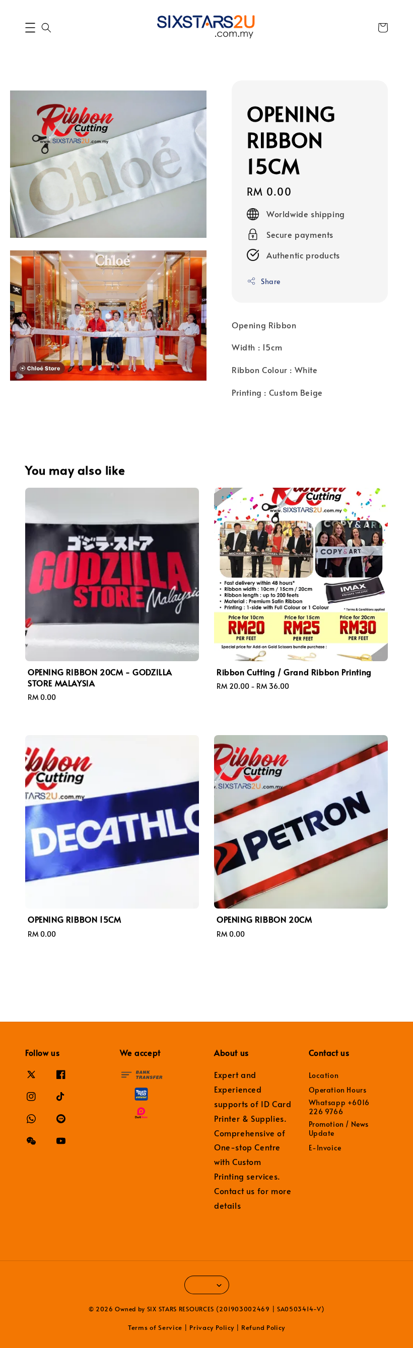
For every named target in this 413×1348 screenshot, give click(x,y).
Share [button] (271, 281)
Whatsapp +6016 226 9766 (339, 1107)
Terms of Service (155, 1327)
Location (324, 1075)
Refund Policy (263, 1327)
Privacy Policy (211, 1327)
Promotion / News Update (339, 1128)
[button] (30, 28)
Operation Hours (338, 1090)
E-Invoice (325, 1147)
